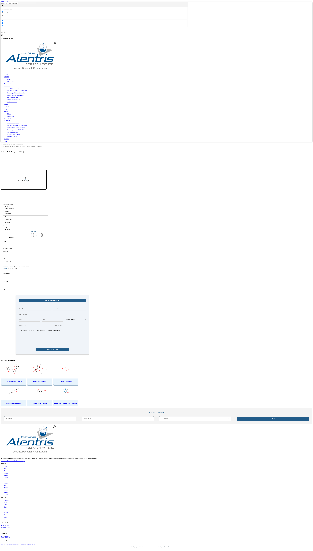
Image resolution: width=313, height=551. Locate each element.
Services (6, 473)
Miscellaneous (15, 146)
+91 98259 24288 (5, 527)
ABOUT (6, 77)
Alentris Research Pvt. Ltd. (150, 546)
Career (5, 504)
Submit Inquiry (52, 349)
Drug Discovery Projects (13, 99)
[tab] (52, 248)
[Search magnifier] (2, 5)
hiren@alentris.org (5, 536)
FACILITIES (10, 81)
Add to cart (11, 237)
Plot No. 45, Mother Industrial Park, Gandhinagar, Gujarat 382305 (18, 544)
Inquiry (6, 475)
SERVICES (7, 86)
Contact (6, 477)
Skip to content (4, 1)
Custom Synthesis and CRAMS (15, 95)
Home (2, 146)
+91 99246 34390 (5, 525)
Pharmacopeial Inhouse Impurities (16, 93)
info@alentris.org (5, 537)
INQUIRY (6, 104)
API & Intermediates (12, 97)
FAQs (5, 507)
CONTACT (7, 106)
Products (7, 146)
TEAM (9, 79)
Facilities (6, 500)
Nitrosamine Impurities (13, 88)
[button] (2, 35)
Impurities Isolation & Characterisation (17, 90)
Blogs (5, 502)
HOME (6, 74)
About (5, 468)
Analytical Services (12, 102)
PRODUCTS (7, 83)
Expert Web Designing (176, 546)
